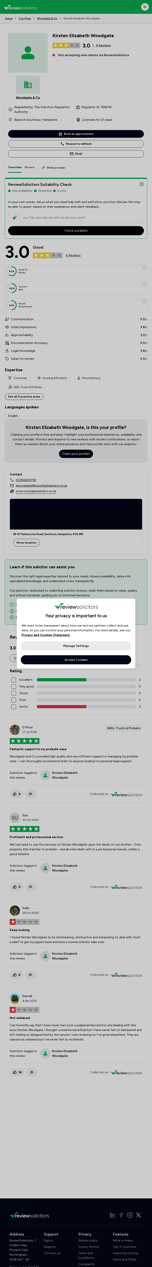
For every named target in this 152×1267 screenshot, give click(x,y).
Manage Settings (76, 646)
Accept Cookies (76, 660)
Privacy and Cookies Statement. (46, 635)
